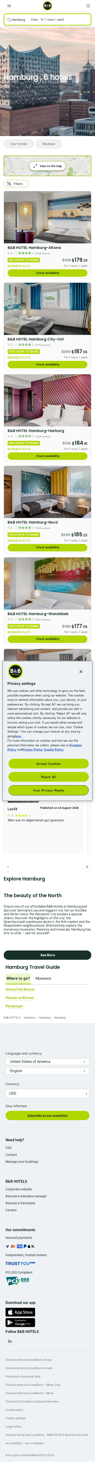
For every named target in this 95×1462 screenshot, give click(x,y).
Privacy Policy (32, 749)
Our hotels (18, 144)
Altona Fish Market (20, 989)
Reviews (48, 144)
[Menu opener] (9, 6)
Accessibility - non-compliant (25, 1443)
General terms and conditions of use (29, 1359)
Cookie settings (16, 1418)
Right (86, 217)
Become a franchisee (20, 1203)
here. (18, 736)
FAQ (9, 1148)
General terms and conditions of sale (29, 1368)
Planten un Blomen (20, 998)
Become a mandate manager (26, 1196)
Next (86, 866)
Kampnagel (14, 1006)
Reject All (48, 777)
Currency (12, 1084)
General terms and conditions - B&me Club (33, 1384)
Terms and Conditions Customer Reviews (32, 1401)
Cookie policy (14, 1409)
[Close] (81, 672)
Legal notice (13, 1426)
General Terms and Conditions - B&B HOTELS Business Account (47, 1435)
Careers (11, 1210)
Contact (11, 1155)
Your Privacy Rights (48, 790)
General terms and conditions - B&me (29, 1393)
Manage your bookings (22, 1161)
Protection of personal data (23, 1376)
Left (9, 217)
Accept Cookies (48, 763)
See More (47, 955)
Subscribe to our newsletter (47, 1116)
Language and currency (24, 1053)
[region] (47, 731)
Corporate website (19, 1189)
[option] (18, 979)
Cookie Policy (54, 749)
